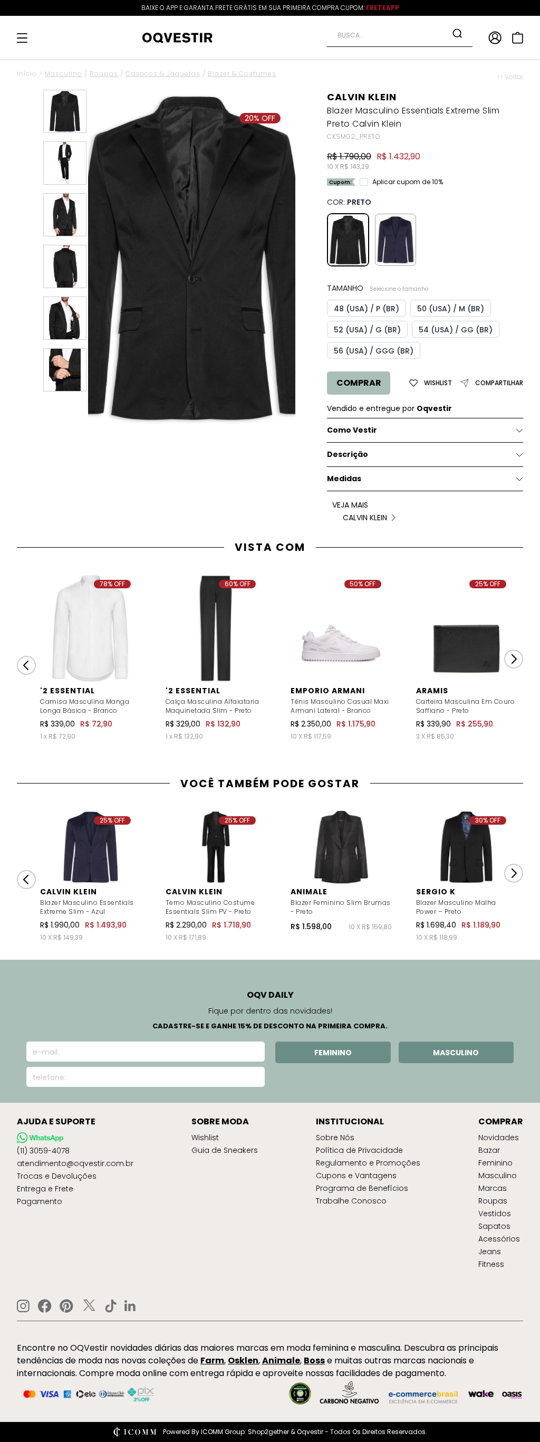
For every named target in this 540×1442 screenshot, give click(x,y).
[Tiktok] (111, 1306)
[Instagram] (23, 1306)
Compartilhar (499, 383)
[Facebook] (44, 1306)
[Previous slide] (26, 665)
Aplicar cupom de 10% (407, 182)
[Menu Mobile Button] (22, 38)
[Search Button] (457, 33)
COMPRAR (358, 383)
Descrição (347, 454)
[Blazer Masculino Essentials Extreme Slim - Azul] (395, 240)
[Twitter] (89, 1306)
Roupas (104, 73)
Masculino (63, 73)
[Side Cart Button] (517, 38)
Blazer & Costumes (242, 73)
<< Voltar (510, 77)
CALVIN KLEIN (362, 96)
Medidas (344, 478)
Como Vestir (352, 430)
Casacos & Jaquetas (163, 73)
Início (27, 73)
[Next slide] (513, 659)
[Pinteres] (66, 1306)
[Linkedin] (130, 1306)
